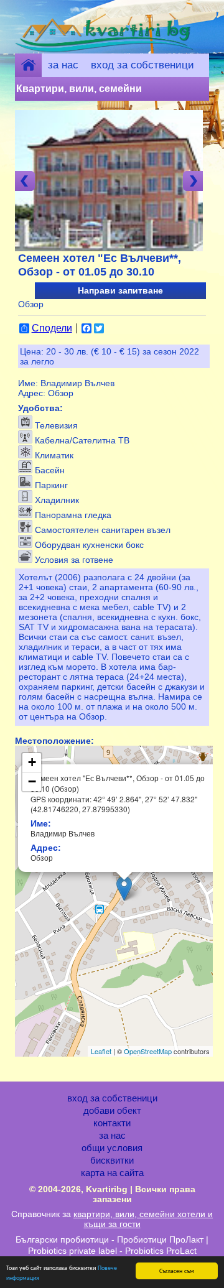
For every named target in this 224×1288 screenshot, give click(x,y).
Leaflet (101, 1051)
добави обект (112, 1111)
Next (193, 181)
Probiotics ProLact (161, 1251)
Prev (25, 181)
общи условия (112, 1148)
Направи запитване (120, 290)
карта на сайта (112, 1173)
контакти (112, 1123)
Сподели (52, 328)
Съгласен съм (176, 1270)
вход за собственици (142, 65)
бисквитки (112, 1160)
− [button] (32, 781)
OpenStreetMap (148, 1051)
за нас (63, 65)
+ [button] (32, 762)
